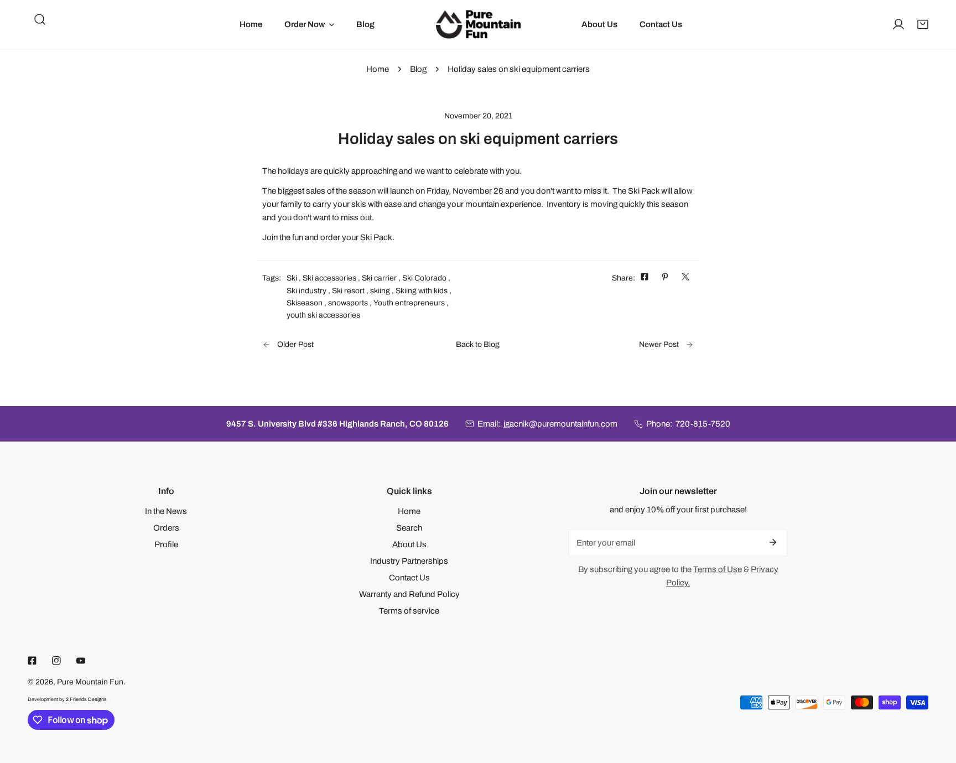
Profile (166, 544)
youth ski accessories (323, 315)
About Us (409, 544)
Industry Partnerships (409, 561)
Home (377, 69)
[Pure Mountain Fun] (478, 24)
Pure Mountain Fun (90, 682)
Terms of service (409, 610)
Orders (166, 527)
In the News (166, 511)
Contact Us (409, 577)
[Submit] (773, 542)
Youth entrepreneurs (409, 303)
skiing (380, 291)
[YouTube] (81, 660)
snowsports (348, 303)
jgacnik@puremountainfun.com (560, 423)
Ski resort (348, 291)
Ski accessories (329, 278)
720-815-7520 (703, 423)
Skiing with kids (422, 291)
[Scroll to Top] (936, 704)
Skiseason (305, 303)
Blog (418, 69)
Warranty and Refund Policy (409, 594)
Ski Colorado (424, 278)
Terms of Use (717, 569)
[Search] (40, 19)
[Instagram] (56, 660)
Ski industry (306, 291)
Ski (292, 278)
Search (409, 527)
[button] (923, 24)
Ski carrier (379, 278)
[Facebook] (32, 660)
